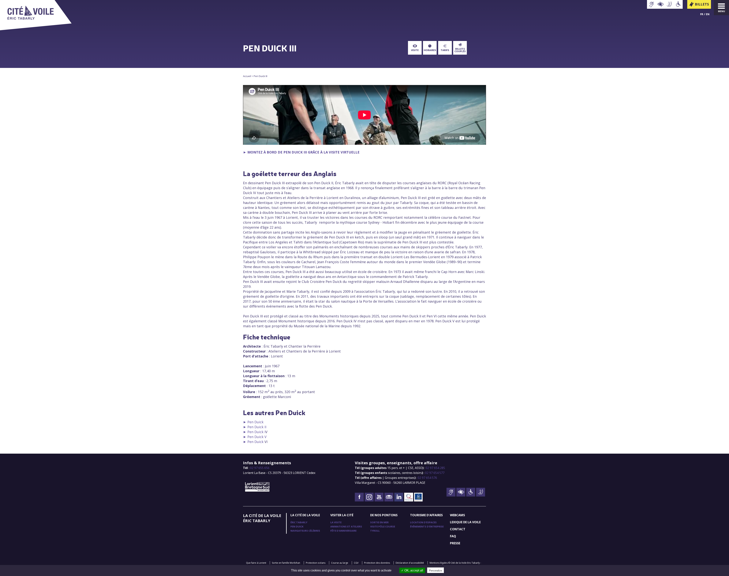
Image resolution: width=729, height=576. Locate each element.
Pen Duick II (256, 427)
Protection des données (377, 562)
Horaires (430, 50)
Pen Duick (255, 422)
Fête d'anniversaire (343, 530)
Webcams (457, 515)
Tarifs (445, 50)
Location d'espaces (423, 522)
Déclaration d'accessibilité (410, 562)
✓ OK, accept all (412, 570)
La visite (336, 522)
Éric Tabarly (298, 522)
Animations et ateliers (346, 526)
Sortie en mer (379, 522)
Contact (457, 529)
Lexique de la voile (465, 522)
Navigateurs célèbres (305, 530)
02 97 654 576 (427, 478)
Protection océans (315, 562)
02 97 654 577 (434, 473)
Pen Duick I (256, 432)
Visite (415, 50)
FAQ (453, 536)
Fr (701, 14)
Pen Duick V (257, 436)
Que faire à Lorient (256, 562)
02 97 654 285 (435, 468)
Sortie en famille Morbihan (286, 562)
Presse (455, 543)
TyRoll (375, 530)
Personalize (435, 570)
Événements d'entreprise (427, 526)
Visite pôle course (382, 526)
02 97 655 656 (259, 468)
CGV (356, 562)
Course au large (339, 562)
